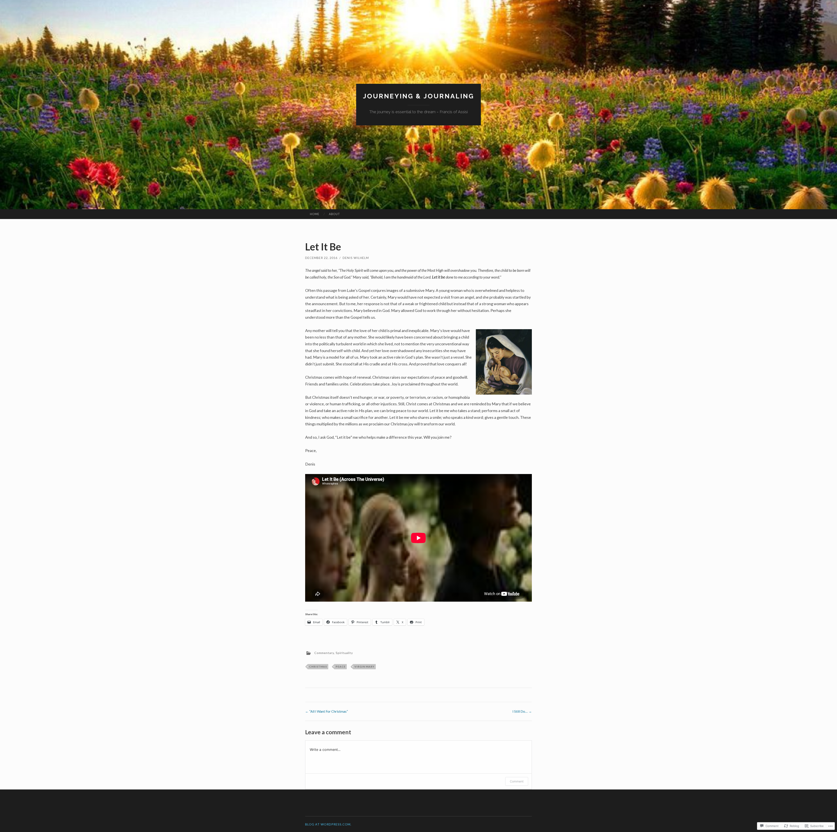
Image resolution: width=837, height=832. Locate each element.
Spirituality (344, 652)
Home (314, 214)
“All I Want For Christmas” (326, 711)
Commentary (324, 652)
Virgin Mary (364, 666)
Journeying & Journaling (418, 96)
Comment (517, 781)
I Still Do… (522, 711)
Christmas (318, 666)
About (334, 214)
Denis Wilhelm (356, 258)
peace (340, 666)
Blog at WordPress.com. (328, 824)
